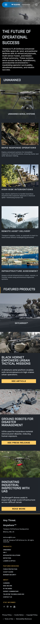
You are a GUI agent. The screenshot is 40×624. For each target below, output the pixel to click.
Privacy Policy (7, 615)
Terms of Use (9, 619)
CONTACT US (7, 597)
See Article (19, 381)
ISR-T (5, 552)
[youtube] (14, 607)
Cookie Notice (19, 615)
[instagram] (8, 607)
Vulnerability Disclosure (24, 619)
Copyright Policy (31, 615)
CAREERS (6, 583)
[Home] (21, 4)
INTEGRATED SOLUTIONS (11, 555)
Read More (18, 509)
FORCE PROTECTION (10, 569)
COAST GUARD (8, 572)
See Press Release (18, 443)
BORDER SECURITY (9, 575)
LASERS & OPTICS (9, 561)
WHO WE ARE (7, 586)
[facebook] (4, 607)
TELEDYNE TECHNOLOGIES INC (13, 594)
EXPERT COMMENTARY (11, 591)
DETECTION (7, 558)
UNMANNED (7, 550)
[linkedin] (11, 607)
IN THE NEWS (7, 588)
